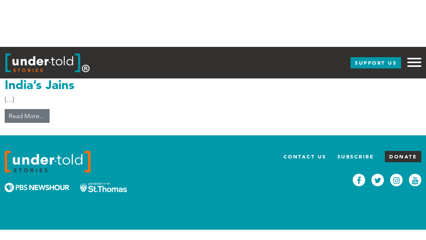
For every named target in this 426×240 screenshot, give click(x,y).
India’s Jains (40, 84)
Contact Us (305, 156)
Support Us (376, 63)
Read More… (29, 116)
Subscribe (355, 156)
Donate (403, 156)
